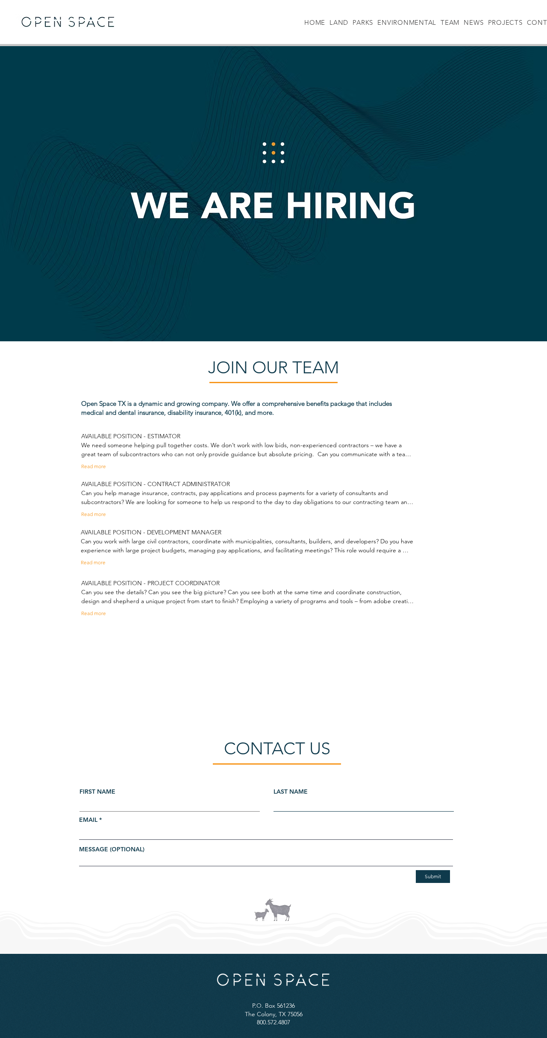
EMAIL (88, 820)
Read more (93, 466)
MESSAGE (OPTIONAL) (111, 849)
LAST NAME (291, 792)
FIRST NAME (97, 792)
